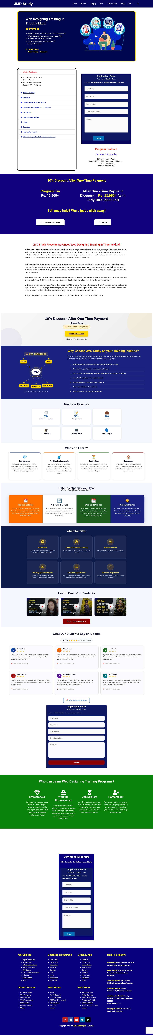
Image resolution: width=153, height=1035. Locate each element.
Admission (86, 975)
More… (25, 980)
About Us (85, 960)
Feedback (85, 978)
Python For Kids (87, 995)
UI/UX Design (27, 962)
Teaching (53, 967)
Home (75, 4)
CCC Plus (53, 998)
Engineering (54, 965)
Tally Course (27, 975)
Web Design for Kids (89, 998)
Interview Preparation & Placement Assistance (39, 137)
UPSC (52, 973)
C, (21, 992)
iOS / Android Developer (31, 973)
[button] (87, 3)
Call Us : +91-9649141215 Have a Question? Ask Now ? (105, 82)
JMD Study (23, 4)
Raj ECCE (53, 1005)
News (84, 980)
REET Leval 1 (54, 1000)
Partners (85, 973)
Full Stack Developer (30, 965)
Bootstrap (26, 127)
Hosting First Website (30, 132)
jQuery (25, 122)
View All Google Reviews (78, 700)
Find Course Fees (76, 334)
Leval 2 (63, 1000)
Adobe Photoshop (29, 93)
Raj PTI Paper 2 (55, 995)
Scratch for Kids (87, 1003)
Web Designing (25, 995)
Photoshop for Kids (88, 1000)
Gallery (122, 4)
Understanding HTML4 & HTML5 (34, 103)
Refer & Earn (112, 4)
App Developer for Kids (90, 1005)
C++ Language (27, 992)
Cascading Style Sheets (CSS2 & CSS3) (37, 107)
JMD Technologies (79, 1026)
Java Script (27, 112)
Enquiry (93, 4)
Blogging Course (26, 1005)
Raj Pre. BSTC (55, 1003)
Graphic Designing (29, 967)
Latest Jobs (54, 962)
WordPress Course (26, 1000)
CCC (59, 998)
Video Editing (25, 998)
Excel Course (27, 978)
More (129, 4)
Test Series (54, 978)
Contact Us (86, 962)
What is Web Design (30, 72)
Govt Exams (54, 960)
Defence (53, 970)
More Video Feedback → (76, 621)
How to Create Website (31, 117)
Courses (83, 4)
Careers (84, 970)
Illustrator (26, 98)
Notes (52, 975)
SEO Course (27, 970)
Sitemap (90, 1026)
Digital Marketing (29, 960)
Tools (101, 4)
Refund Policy (86, 965)
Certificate (53, 980)
